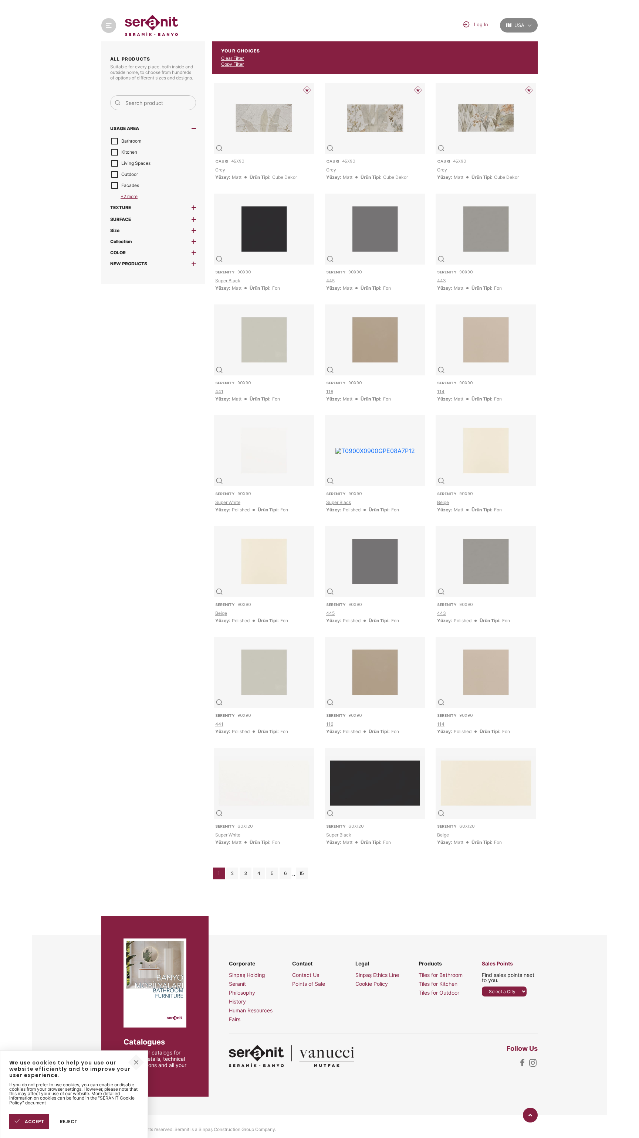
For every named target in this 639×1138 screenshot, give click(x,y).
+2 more (129, 196)
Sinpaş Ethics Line (377, 975)
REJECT (68, 1121)
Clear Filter (232, 58)
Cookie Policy (371, 984)
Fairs (234, 1019)
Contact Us (305, 975)
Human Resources (251, 1010)
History (237, 1001)
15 (302, 873)
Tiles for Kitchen (438, 984)
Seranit (237, 984)
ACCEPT (34, 1121)
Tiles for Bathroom (441, 975)
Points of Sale (308, 984)
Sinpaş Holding (247, 975)
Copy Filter (232, 64)
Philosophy (242, 992)
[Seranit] (152, 25)
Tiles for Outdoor (439, 992)
